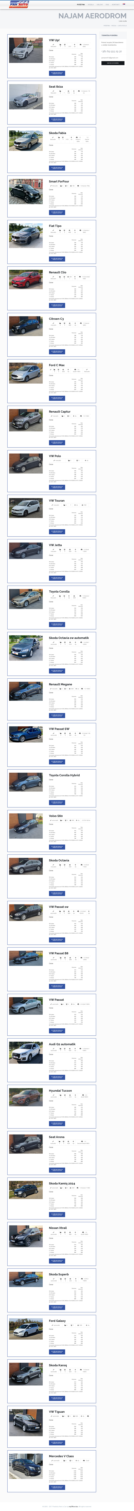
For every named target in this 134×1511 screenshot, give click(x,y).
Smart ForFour (59, 181)
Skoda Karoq (58, 1365)
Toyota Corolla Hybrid (64, 775)
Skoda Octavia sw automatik (69, 638)
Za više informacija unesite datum (57, 73)
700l (85, 505)
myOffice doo (73, 1507)
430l (63, 371)
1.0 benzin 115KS (85, 1188)
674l (70, 1097)
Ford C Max (57, 365)
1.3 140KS (87, 689)
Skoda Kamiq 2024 (62, 1183)
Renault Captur (59, 411)
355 (69, 93)
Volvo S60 (56, 816)
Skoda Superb (59, 1274)
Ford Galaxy (57, 1321)
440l (69, 232)
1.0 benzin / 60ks (78, 139)
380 (73, 820)
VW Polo (55, 456)
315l (67, 139)
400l (70, 325)
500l (70, 551)
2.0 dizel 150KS (85, 1004)
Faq (107, 5)
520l (70, 1371)
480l (70, 1234)
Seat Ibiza (56, 86)
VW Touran (56, 500)
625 (70, 1281)
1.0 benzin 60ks (87, 139)
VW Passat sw (58, 907)
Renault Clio (57, 272)
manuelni (53, 325)
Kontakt (116, 5)
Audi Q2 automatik (62, 1044)
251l (69, 46)
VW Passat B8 (58, 953)
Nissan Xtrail (58, 1228)
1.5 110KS (86, 416)
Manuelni (53, 46)
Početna (81, 5)
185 (73, 186)
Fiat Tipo (55, 226)
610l (70, 644)
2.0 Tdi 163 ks (86, 820)
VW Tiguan (57, 1411)
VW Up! (54, 40)
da (74, 46)
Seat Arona (56, 1137)
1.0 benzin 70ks (85, 186)
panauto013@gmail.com (109, 58)
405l (70, 1050)
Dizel (87, 1460)
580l (69, 913)
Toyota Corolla (59, 591)
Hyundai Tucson (60, 1090)
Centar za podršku (113, 63)
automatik (54, 644)
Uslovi (100, 5)
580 (70, 735)
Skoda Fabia (57, 133)
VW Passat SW (59, 729)
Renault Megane (60, 684)
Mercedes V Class (61, 1456)
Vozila (91, 5)
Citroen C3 (56, 319)
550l (72, 689)
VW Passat (56, 999)
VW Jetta (55, 545)
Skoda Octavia (59, 860)
